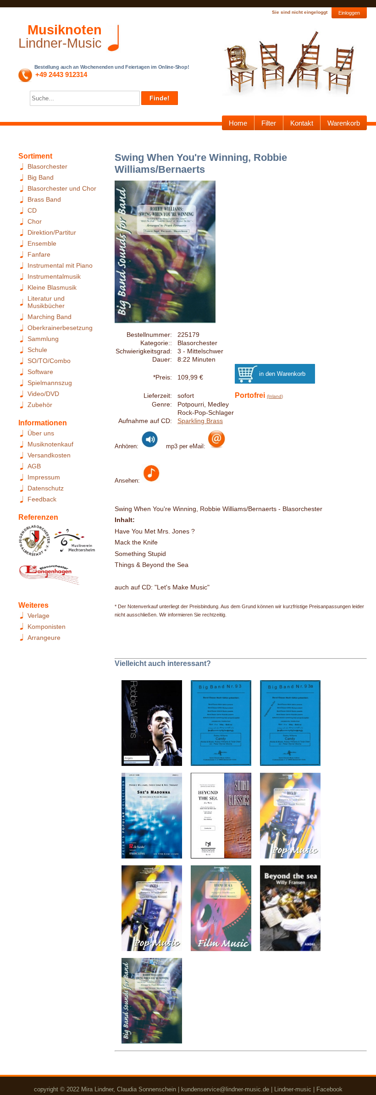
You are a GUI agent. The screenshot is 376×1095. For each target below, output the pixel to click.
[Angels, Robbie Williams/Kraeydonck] (148, 911)
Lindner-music (292, 1089)
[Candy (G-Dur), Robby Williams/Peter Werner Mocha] (217, 726)
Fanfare (39, 254)
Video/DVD (43, 393)
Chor (35, 221)
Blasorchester (47, 166)
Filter (268, 123)
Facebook (329, 1089)
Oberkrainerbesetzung (60, 327)
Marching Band (50, 316)
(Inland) (275, 396)
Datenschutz (46, 488)
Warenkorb (343, 123)
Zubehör (40, 404)
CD (32, 210)
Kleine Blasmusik (52, 287)
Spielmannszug (50, 382)
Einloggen (349, 13)
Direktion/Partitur (52, 232)
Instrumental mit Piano (60, 265)
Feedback (42, 499)
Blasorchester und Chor (62, 188)
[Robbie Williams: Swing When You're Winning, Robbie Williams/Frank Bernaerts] (148, 1003)
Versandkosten (49, 455)
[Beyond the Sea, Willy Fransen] (287, 911)
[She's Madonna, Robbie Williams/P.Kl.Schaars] (148, 818)
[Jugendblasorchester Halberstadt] (34, 543)
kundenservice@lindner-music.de (225, 1089)
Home (238, 123)
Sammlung (43, 338)
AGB (34, 466)
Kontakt (301, 123)
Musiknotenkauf (50, 444)
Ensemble (42, 243)
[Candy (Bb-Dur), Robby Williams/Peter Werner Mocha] (287, 726)
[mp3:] (216, 446)
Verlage (39, 615)
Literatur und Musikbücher (46, 302)
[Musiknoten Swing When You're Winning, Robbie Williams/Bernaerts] (151, 480)
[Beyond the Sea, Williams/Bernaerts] (217, 911)
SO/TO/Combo (49, 360)
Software (40, 371)
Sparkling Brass (200, 420)
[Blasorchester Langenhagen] (49, 577)
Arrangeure (44, 637)
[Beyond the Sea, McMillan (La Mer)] (217, 818)
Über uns (41, 433)
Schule (37, 349)
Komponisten (47, 626)
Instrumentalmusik (54, 276)
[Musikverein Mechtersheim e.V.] (74, 543)
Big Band (41, 177)
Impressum (44, 477)
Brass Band (44, 199)
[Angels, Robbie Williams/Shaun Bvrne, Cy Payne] (148, 726)
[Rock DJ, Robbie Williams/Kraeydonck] (287, 818)
